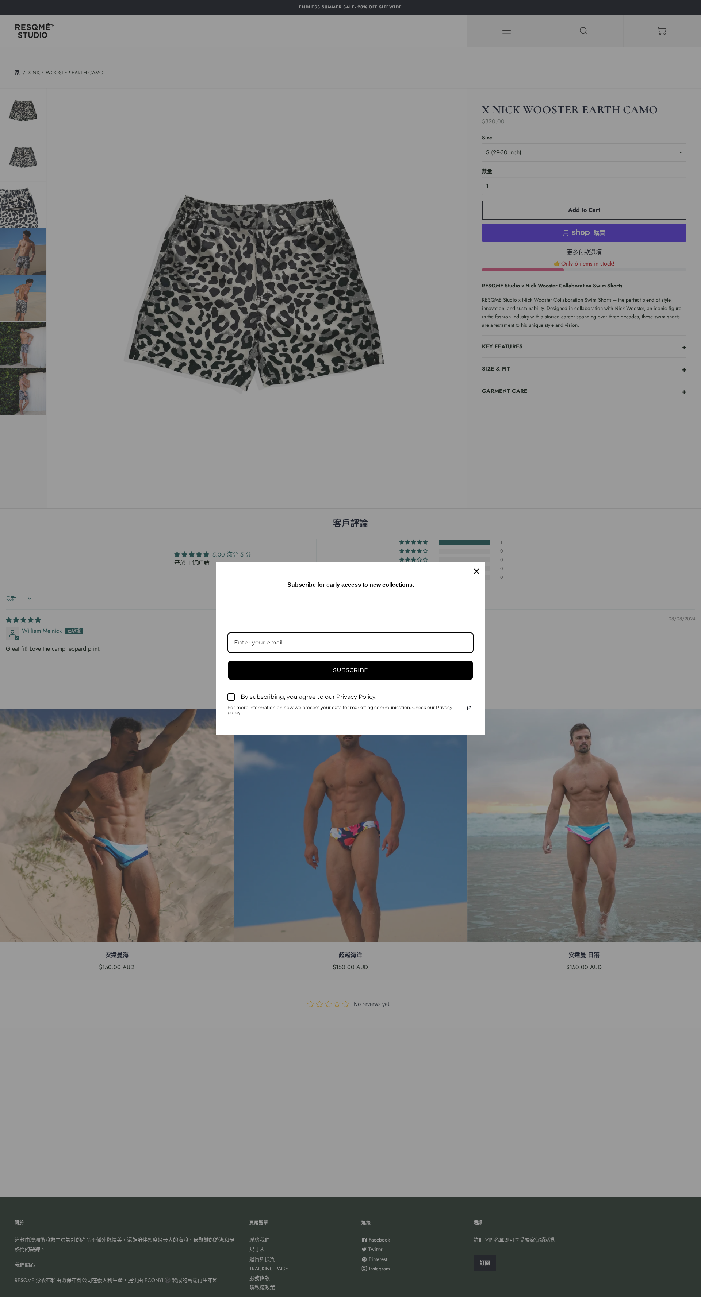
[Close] (476, 571)
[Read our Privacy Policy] (469, 708)
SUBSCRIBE (350, 670)
